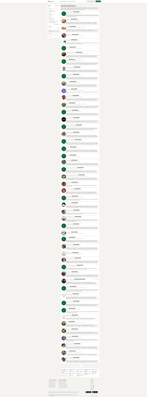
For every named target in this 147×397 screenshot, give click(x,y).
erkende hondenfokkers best (80, 370)
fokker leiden (94, 373)
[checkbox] (49, 10)
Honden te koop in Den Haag (63, 385)
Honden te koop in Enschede (63, 386)
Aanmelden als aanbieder (71, 1)
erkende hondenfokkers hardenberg (87, 374)
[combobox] (52, 28)
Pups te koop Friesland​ (62, 383)
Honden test (92, 387)
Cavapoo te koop (51, 387)
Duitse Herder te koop (52, 384)
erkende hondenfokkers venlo (80, 372)
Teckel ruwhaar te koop (52, 386)
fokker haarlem (79, 373)
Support (91, 383)
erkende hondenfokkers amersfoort (72, 370)
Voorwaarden (92, 385)
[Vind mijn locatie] (58, 28)
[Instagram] (93, 389)
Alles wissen (57, 5)
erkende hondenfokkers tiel (64, 374)
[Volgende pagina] (84, 365)
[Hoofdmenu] (46, 1)
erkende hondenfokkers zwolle (72, 372)
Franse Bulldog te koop (52, 385)
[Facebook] (91, 389)
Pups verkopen (92, 386)
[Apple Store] (95, 392)
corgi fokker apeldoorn (64, 375)
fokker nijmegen (71, 375)
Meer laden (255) (56, 24)
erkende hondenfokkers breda (95, 370)
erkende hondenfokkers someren (80, 375)
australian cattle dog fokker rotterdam (94, 372)
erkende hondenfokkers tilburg (72, 374)
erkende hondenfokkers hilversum (87, 372)
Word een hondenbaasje (63, 1)
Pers (91, 384)
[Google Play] (88, 392)
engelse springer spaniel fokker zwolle (64, 370)
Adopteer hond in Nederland (63, 387)
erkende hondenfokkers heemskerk (64, 372)
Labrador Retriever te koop (53, 383)
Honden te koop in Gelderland (63, 384)
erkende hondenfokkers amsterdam (87, 370)
